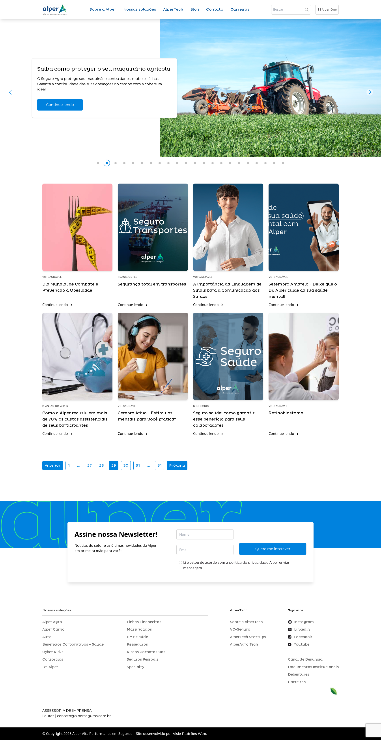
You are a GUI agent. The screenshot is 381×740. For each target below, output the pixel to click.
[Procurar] (306, 9)
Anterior (52, 465)
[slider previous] (11, 92)
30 (125, 465)
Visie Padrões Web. (190, 734)
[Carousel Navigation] (190, 93)
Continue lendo (60, 105)
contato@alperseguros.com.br (84, 716)
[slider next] (369, 92)
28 (101, 465)
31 (138, 465)
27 (89, 465)
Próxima (177, 465)
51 (159, 465)
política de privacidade (249, 562)
